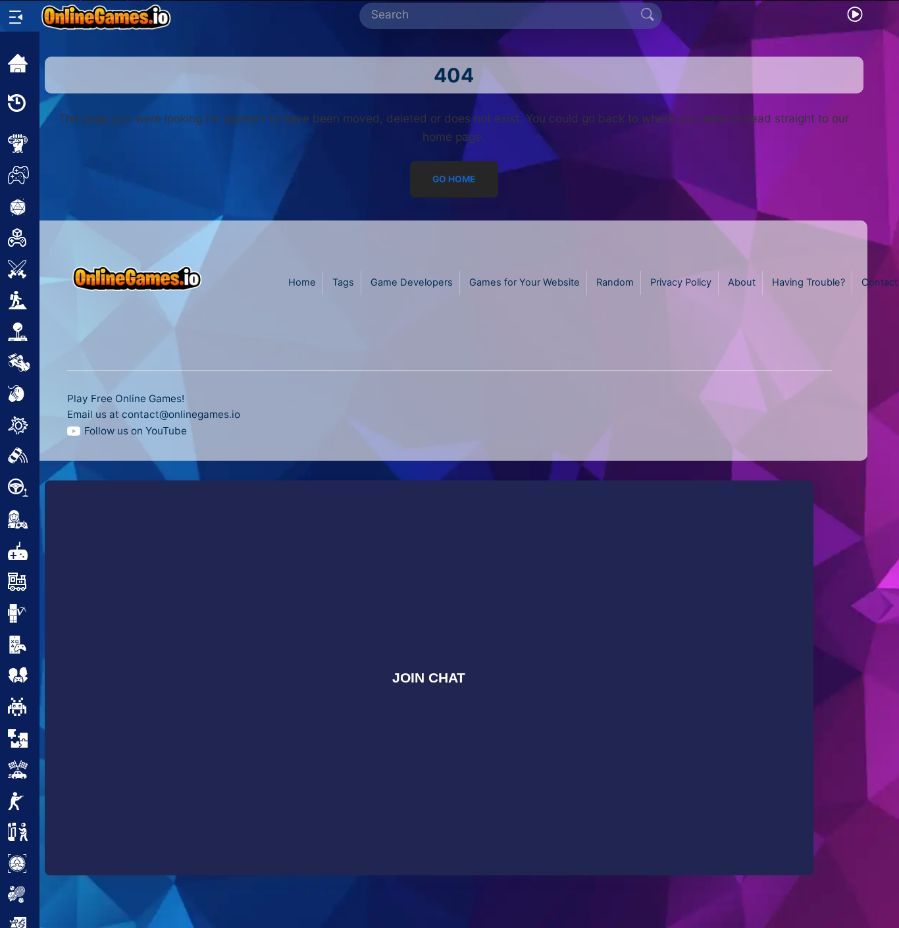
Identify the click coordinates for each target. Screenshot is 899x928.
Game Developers (412, 282)
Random (615, 282)
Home (302, 282)
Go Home (453, 179)
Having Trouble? (808, 282)
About (742, 282)
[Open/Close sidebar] (16, 17)
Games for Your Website (524, 282)
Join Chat (429, 677)
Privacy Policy (680, 282)
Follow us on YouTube (135, 431)
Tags (343, 282)
